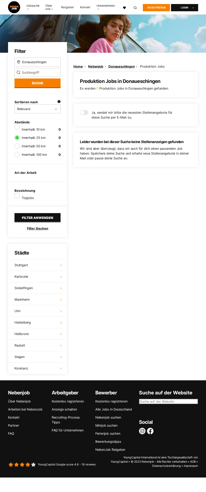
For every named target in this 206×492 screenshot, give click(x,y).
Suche (37, 83)
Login (184, 7)
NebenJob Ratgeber (110, 450)
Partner (13, 425)
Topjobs (28, 198)
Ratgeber (67, 7)
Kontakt (85, 7)
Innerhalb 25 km (34, 138)
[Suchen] (135, 7)
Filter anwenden (37, 218)
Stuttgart (21, 265)
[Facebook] (151, 431)
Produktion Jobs (152, 66)
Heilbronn (21, 334)
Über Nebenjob (19, 401)
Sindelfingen (23, 288)
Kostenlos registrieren (68, 401)
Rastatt (19, 345)
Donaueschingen (121, 66)
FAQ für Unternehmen (67, 430)
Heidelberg (22, 322)
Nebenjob (95, 66)
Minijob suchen (106, 425)
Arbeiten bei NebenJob (25, 409)
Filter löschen (37, 228)
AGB (193, 461)
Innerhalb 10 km (33, 129)
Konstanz (21, 368)
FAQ (11, 433)
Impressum (191, 465)
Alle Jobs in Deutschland (113, 409)
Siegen (19, 357)
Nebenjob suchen (108, 417)
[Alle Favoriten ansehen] (124, 7)
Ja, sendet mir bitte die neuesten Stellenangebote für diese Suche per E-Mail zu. (132, 114)
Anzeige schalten (64, 409)
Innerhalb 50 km (34, 146)
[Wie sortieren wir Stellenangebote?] (59, 102)
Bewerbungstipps (108, 441)
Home (78, 66)
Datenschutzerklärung (166, 465)
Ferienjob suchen (107, 433)
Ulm (17, 311)
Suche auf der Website (165, 393)
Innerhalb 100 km (34, 155)
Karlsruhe (21, 276)
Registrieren (156, 7)
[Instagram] (143, 431)
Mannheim (22, 299)
